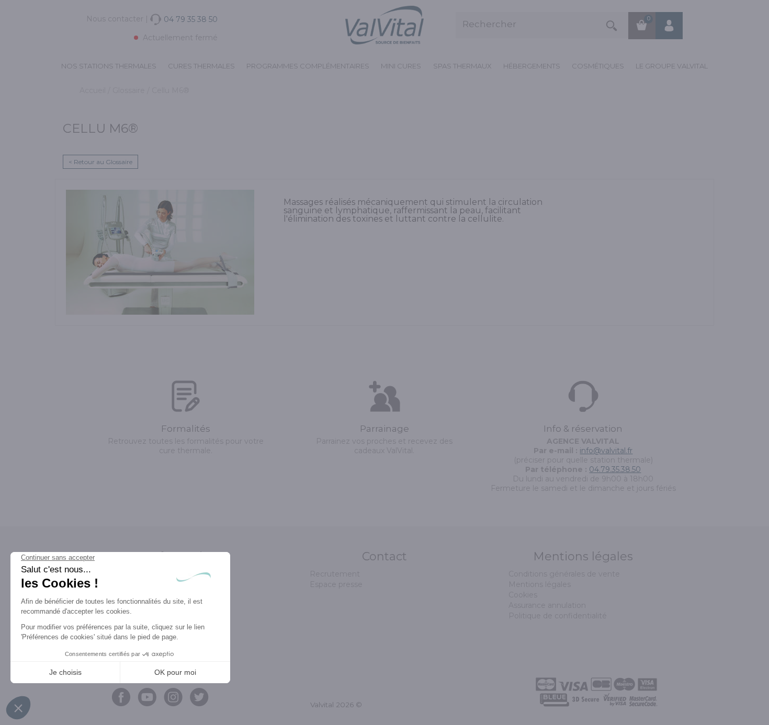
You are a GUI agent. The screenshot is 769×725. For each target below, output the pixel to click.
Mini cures (401, 66)
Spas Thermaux (462, 66)
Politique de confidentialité (557, 615)
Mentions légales (539, 584)
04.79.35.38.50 (615, 469)
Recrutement (335, 574)
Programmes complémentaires (307, 66)
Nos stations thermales (108, 66)
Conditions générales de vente (564, 574)
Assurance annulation (547, 605)
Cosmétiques (598, 66)
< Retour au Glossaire (100, 162)
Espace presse (336, 584)
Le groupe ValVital (672, 66)
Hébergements (531, 66)
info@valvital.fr (606, 450)
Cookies (522, 595)
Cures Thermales (201, 66)
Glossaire (129, 90)
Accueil (94, 90)
